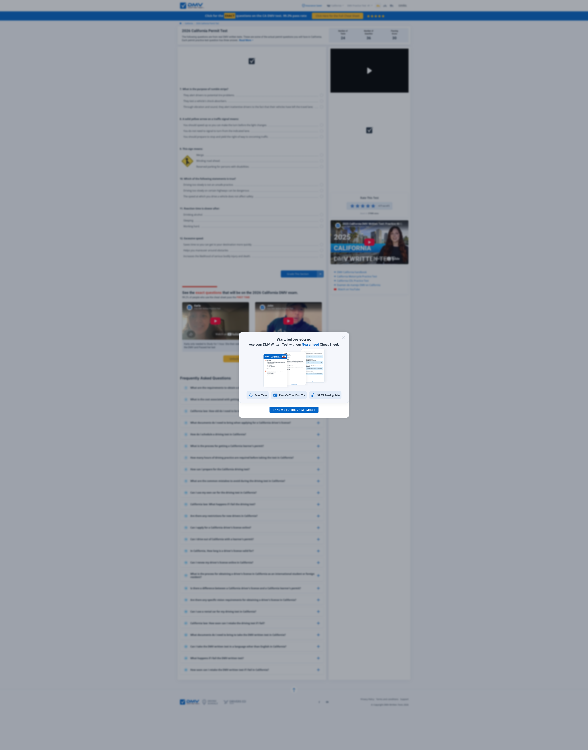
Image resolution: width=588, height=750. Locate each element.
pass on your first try (292, 395)
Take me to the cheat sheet (294, 410)
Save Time (261, 395)
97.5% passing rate (328, 395)
